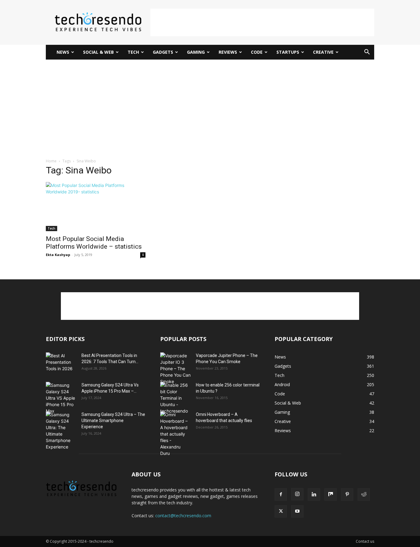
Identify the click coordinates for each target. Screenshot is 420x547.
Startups (287, 52)
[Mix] (330, 494)
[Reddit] (364, 494)
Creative (323, 52)
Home (51, 161)
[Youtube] (297, 511)
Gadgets (163, 52)
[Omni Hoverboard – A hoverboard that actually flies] (175, 433)
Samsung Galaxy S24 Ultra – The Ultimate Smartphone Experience (113, 420)
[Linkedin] (314, 494)
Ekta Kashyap (58, 254)
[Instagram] (297, 494)
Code (257, 52)
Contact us (365, 541)
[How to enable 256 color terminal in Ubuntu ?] (175, 398)
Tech (133, 52)
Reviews (228, 52)
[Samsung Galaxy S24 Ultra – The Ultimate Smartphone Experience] (61, 430)
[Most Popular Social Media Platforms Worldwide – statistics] (95, 206)
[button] (366, 53)
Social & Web (98, 52)
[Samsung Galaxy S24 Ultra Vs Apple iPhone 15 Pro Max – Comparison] (61, 398)
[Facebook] (281, 494)
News (63, 52)
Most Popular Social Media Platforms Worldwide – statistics (94, 242)
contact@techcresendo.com (183, 515)
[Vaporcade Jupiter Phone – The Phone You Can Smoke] (175, 368)
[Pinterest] (347, 494)
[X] (281, 511)
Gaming (196, 52)
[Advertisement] (262, 22)
